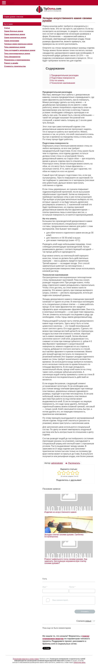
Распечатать (74, 463)
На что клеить (57, 80)
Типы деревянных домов (14, 47)
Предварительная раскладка (64, 75)
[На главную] (49, 9)
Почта (72, 587)
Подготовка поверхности (62, 78)
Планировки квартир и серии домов (26, 659)
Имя (44, 587)
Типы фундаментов (12, 57)
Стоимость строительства (15, 66)
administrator (57, 463)
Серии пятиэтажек (11, 41)
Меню (10, 3)
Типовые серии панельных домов (18, 44)
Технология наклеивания (62, 83)
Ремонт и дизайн (11, 63)
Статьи (7, 28)
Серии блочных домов (13, 31)
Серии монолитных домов (15, 37)
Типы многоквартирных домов (17, 53)
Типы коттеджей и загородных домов (19, 50)
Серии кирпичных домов (14, 34)
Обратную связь (79, 662)
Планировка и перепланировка (17, 60)
